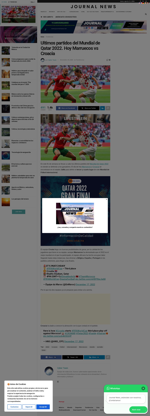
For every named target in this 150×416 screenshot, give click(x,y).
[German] (143, 3)
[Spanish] (147, 3)
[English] (139, 3)
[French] (141, 3)
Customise (14, 407)
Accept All (43, 407)
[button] (143, 388)
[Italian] (145, 3)
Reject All (29, 407)
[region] (28, 396)
